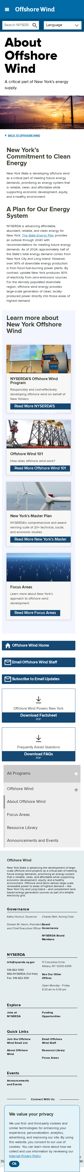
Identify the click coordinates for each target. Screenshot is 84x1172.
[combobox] (16, 25)
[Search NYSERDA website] (34, 25)
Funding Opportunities (51, 1014)
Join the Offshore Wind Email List (19, 1041)
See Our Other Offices (51, 976)
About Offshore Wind (26, 802)
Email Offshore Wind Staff (52, 1041)
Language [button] (54, 25)
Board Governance (50, 926)
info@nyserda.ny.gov (21, 962)
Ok (14, 1163)
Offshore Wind (35, 9)
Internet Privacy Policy (25, 1156)
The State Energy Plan (38, 235)
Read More (35, 406)
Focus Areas (18, 815)
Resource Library (22, 828)
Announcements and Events (32, 841)
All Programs (18, 773)
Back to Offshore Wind (24, 135)
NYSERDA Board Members (53, 937)
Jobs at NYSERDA (14, 1014)
